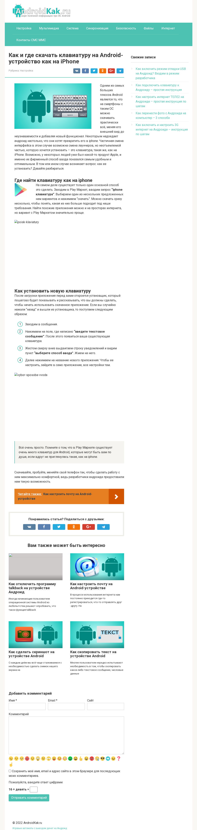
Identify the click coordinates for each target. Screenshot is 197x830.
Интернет (168, 28)
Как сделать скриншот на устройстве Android (31, 654)
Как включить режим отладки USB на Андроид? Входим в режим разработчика (161, 73)
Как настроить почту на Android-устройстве (91, 586)
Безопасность (126, 28)
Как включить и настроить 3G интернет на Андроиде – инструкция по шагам (162, 129)
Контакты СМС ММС (31, 40)
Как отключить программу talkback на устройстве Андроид (32, 588)
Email (52, 700)
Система (72, 28)
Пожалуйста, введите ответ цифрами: (36, 782)
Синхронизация (97, 28)
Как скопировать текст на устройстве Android (93, 654)
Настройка (23, 28)
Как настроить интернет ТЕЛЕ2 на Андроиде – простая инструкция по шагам (161, 101)
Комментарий (19, 714)
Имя (13, 700)
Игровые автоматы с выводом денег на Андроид (40, 828)
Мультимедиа (49, 28)
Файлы (149, 28)
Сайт (90, 700)
